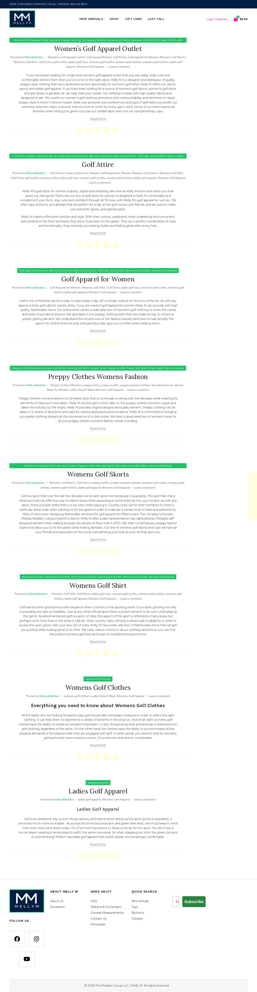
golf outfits (60, 62)
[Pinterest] (107, 130)
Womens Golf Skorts (118, 40)
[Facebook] (80, 130)
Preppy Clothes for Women (42, 156)
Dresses (137, 919)
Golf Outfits (175, 40)
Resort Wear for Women (170, 368)
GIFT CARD (133, 19)
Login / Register (217, 19)
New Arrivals (140, 901)
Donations (57, 907)
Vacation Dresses (163, 385)
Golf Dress (161, 40)
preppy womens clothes (135, 385)
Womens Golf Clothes (134, 576)
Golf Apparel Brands (93, 40)
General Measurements (107, 913)
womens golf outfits (101, 62)
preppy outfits (50, 177)
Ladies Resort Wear (82, 389)
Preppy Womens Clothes (140, 368)
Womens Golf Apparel (90, 66)
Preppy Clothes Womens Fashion (98, 376)
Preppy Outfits (174, 156)
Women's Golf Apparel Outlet (31, 40)
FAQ (94, 901)
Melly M (27, 191)
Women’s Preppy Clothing (65, 40)
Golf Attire (119, 57)
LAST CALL (156, 19)
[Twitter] (89, 130)
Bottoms (138, 913)
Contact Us (98, 919)
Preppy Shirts (98, 368)
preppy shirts (91, 385)
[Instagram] (36, 939)
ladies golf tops (78, 62)
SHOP (114, 19)
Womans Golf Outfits (134, 465)
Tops (135, 907)
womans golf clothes (128, 62)
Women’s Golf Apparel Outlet (98, 48)
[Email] (98, 130)
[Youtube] (26, 959)
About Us (56, 901)
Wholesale (98, 924)
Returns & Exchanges (106, 907)
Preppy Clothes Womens (26, 368)
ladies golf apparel (145, 177)
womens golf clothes (156, 62)
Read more (98, 119)
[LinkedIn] (116, 130)
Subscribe (194, 901)
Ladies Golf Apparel (97, 791)
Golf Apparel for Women (143, 57)
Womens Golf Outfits (137, 270)
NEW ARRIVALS (91, 19)
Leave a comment (119, 66)
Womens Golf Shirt (143, 40)
